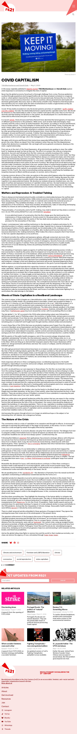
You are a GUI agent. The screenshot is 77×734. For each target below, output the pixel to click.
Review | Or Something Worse (60, 608)
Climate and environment (12, 553)
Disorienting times (9, 607)
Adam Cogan (31, 614)
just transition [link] (16, 386)
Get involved (7, 695)
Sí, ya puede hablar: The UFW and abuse (62, 644)
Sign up (62, 580)
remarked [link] (46, 212)
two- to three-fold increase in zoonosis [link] (35, 458)
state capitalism (42, 559)
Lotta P (29, 648)
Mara (54, 648)
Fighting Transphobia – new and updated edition (37, 644)
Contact (5, 706)
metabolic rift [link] (28, 473)
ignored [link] (14, 508)
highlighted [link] (66, 455)
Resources (6, 699)
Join (3, 702)
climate (57, 553)
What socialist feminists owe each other (11, 644)
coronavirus (7, 559)
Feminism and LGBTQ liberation (38, 553)
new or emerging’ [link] (34, 444)
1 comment (10, 565)
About (4, 691)
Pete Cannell (57, 612)
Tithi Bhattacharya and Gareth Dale (15, 85)
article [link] (12, 120)
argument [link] (23, 438)
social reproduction (24, 559)
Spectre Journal (32, 89)
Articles (5, 687)
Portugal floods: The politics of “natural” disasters (35, 609)
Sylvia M (4, 648)
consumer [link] (44, 309)
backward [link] (37, 522)
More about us (7, 683)
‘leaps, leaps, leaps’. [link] (51, 535)
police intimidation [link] (55, 256)
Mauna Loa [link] (21, 502)
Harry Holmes (6, 610)
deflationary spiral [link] (18, 311)
